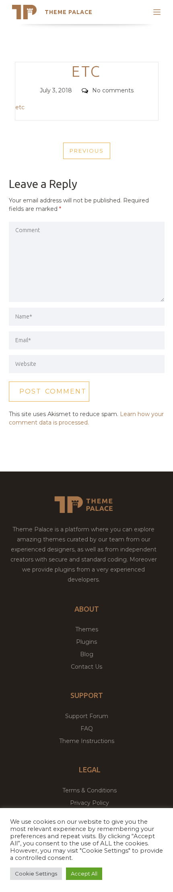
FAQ (86, 728)
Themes (86, 629)
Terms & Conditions (89, 790)
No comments (113, 90)
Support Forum (86, 716)
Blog (86, 654)
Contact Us (86, 666)
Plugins (86, 641)
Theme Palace (69, 12)
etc (20, 107)
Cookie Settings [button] (36, 873)
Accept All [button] (84, 873)
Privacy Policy (89, 802)
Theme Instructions (86, 741)
